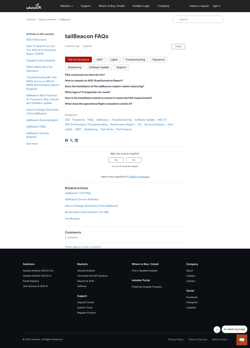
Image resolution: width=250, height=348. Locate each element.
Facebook (191, 297)
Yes (116, 160)
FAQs (90, 119)
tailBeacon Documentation (42, 120)
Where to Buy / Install (111, 5)
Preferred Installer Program (147, 286)
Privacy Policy (176, 339)
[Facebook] (66, 140)
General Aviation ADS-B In (37, 275)
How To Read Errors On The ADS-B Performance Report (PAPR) (41, 49)
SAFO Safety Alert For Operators (39, 68)
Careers (190, 275)
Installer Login (141, 5)
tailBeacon (65, 19)
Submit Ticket (85, 307)
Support (86, 5)
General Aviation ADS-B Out (38, 270)
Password (158, 59)
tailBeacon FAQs (36, 126)
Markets (65, 5)
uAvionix (30, 19)
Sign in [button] (216, 5)
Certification (72, 218)
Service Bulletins (154, 124)
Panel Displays (31, 280)
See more (32, 143)
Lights (114, 59)
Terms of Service (197, 339)
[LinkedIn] (76, 140)
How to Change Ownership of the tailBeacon (42, 111)
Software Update (99, 67)
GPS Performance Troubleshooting (86, 124)
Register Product (86, 312)
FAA (170, 124)
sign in (76, 246)
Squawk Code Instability (40, 60)
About (189, 270)
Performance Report (122, 124)
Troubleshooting (135, 59)
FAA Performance (78, 59)
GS (139, 124)
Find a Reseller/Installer (144, 270)
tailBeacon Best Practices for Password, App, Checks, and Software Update (43, 99)
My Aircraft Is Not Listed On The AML (87, 212)
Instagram (192, 302)
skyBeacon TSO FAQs (78, 193)
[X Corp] (71, 140)
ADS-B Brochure (36, 39)
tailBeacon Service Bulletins (37, 135)
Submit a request (199, 5)
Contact (190, 280)
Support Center (85, 302)
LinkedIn (191, 307)
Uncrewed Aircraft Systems (92, 275)
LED (67, 119)
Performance (124, 129)
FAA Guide (107, 129)
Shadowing (74, 67)
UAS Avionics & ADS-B (35, 286)
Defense (81, 286)
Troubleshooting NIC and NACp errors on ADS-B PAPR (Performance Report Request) (42, 83)
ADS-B (162, 119)
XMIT (100, 59)
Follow (178, 46)
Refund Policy (219, 339)
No (133, 160)
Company (163, 5)
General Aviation (47, 19)
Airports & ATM (85, 280)
